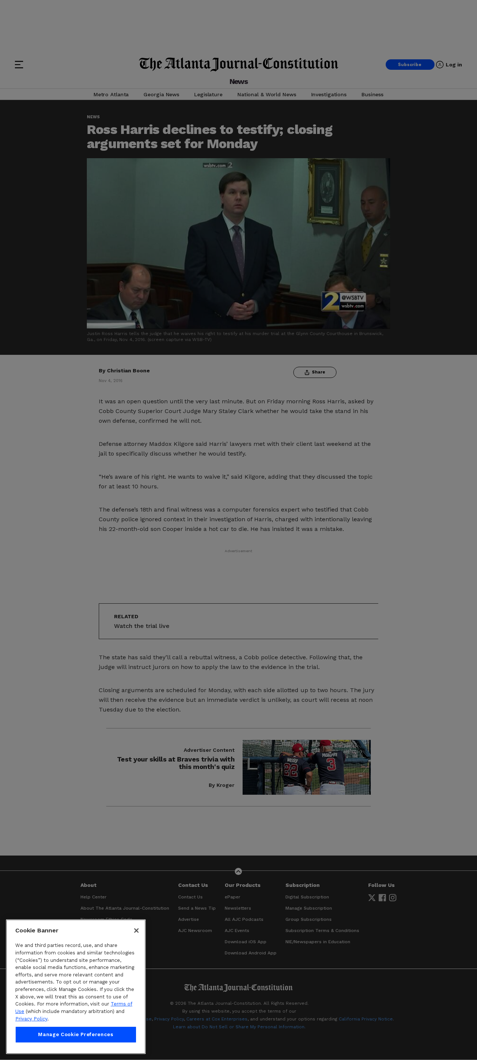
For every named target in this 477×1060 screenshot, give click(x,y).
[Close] (136, 930)
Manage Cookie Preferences (75, 1034)
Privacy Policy (31, 1019)
